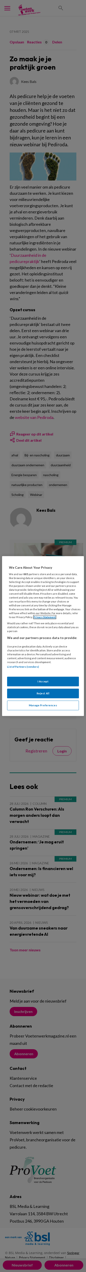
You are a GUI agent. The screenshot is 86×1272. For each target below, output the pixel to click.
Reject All (43, 693)
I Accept (43, 681)
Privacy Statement (45, 617)
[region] (43, 636)
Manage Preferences (43, 705)
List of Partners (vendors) (23, 666)
